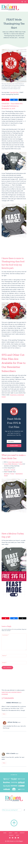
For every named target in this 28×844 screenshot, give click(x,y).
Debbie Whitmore (12, 702)
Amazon (15, 464)
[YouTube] (18, 838)
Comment (5, 635)
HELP (17, 835)
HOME (4, 832)
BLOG (16, 832)
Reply (4, 714)
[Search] (24, 810)
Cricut (20, 464)
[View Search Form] (22, 2)
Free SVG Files (13, 13)
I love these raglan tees (15, 462)
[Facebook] (12, 838)
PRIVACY (11, 835)
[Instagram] (15, 838)
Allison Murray (13, 722)
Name (4, 655)
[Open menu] (25, 2)
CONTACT (22, 832)
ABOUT (10, 832)
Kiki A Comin (10, 753)
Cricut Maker (8, 464)
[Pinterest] (10, 838)
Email (4, 662)
